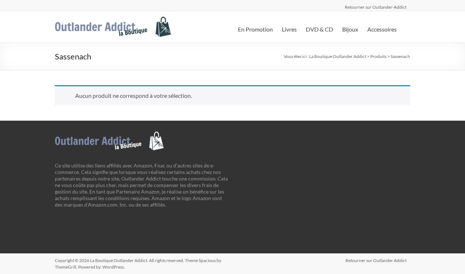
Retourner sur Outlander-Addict (376, 6)
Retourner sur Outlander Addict (376, 260)
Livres (289, 29)
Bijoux (350, 29)
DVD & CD (319, 29)
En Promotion (255, 29)
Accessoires (382, 29)
